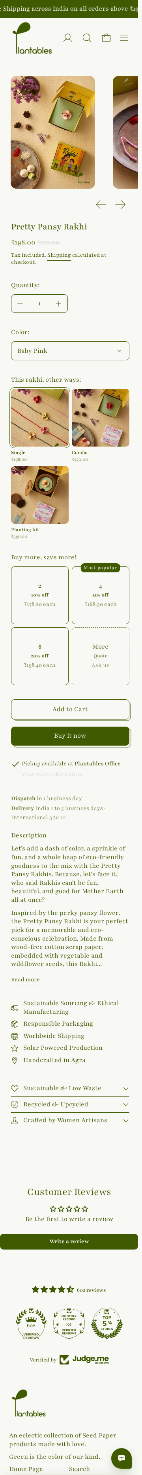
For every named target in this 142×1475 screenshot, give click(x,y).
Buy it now (70, 735)
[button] (87, 37)
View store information (52, 774)
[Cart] (106, 37)
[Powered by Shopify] (67, 37)
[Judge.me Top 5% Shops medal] (107, 1323)
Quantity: (25, 285)
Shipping (59, 255)
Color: (20, 332)
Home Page (26, 1469)
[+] (59, 303)
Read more (25, 979)
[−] (20, 303)
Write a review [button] (69, 1241)
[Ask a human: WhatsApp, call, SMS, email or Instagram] (121, 1458)
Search (79, 1469)
